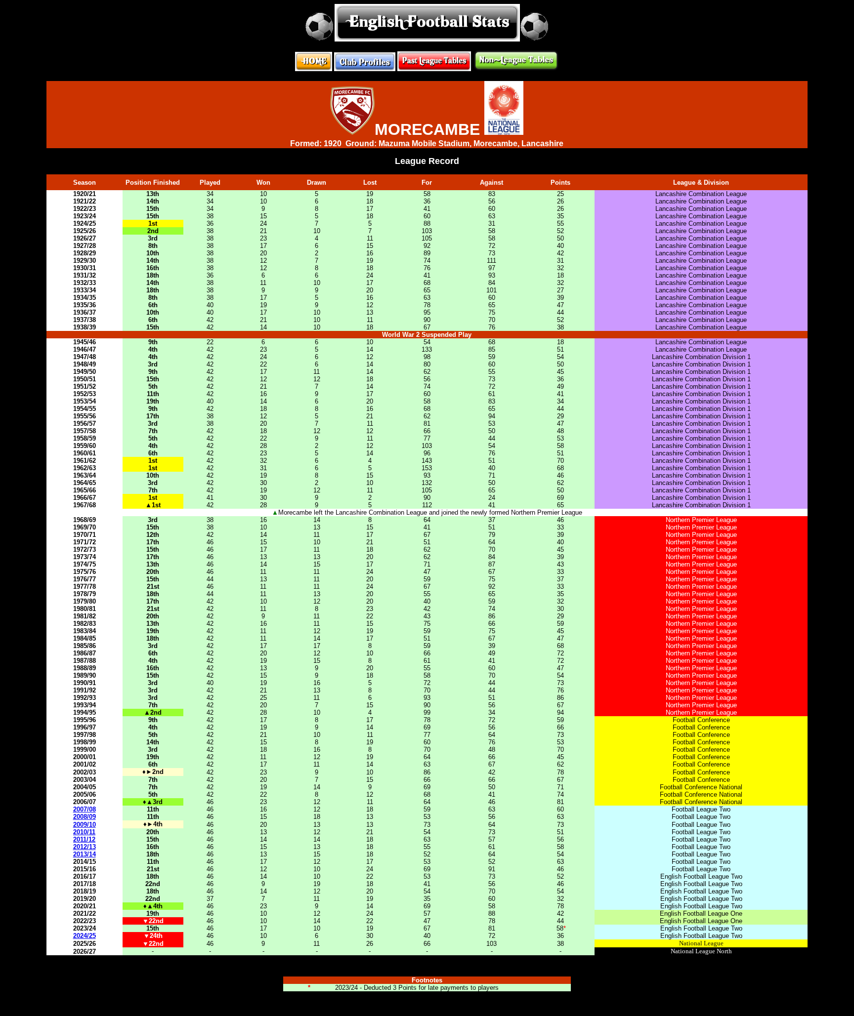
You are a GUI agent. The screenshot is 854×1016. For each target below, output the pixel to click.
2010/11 (84, 832)
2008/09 (84, 816)
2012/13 (84, 847)
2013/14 (84, 854)
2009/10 (84, 824)
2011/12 (84, 839)
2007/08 (84, 809)
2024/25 (84, 935)
